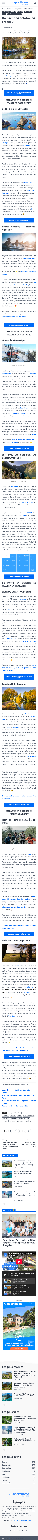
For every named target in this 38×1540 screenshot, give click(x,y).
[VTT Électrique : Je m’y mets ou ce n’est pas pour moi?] (7, 1184)
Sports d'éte (20, 11)
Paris (29, 854)
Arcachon (11, 1016)
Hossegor (31, 1115)
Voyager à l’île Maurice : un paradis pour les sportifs (23, 1173)
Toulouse (15, 727)
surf (26, 1121)
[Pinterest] (20, 32)
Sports (4, 14)
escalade (13, 1115)
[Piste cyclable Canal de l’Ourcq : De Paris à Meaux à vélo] (7, 1442)
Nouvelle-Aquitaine (16, 1118)
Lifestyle (30, 11)
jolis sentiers (27, 182)
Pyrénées (14, 486)
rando (34, 434)
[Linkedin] (29, 32)
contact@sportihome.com (22, 1520)
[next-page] (6, 1204)
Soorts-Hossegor (29, 258)
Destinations (13, 11)
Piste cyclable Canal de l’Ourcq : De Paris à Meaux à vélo (24, 1440)
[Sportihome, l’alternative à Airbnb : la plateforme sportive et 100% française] (19, 1226)
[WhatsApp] (24, 32)
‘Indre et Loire (11, 639)
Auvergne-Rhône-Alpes (14, 1112)
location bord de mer (9, 317)
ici (26, 198)
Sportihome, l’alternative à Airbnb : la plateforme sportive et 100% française (19, 1243)
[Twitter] (15, 32)
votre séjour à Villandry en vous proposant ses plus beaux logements (19, 667)
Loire (8, 609)
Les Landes (6, 1118)
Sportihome (24, 408)
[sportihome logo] (19, 3)
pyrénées (12, 1121)
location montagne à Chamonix (22, 440)
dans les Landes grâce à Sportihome (15, 1050)
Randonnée (15, 14)
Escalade (9, 14)
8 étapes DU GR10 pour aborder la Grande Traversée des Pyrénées (25, 1418)
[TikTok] (26, 1530)
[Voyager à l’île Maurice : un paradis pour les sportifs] (7, 1174)
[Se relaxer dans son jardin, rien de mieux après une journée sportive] (7, 1386)
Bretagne (5, 143)
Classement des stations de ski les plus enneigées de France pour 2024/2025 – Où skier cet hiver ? (25, 1430)
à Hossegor (21, 317)
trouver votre (31, 314)
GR (25, 11)
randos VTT (28, 992)
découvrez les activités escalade (14, 907)
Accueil (4, 9)
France (19, 1115)
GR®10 (29, 513)
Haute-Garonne (27, 502)
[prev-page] (3, 1204)
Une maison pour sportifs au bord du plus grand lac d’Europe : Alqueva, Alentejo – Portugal (25, 1163)
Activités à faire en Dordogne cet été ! (15, 1106)
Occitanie (28, 714)
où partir (5, 1121)
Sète (8, 727)
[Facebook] (10, 32)
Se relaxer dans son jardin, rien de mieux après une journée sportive (24, 1385)
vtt (30, 1121)
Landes (16, 966)
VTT (21, 14)
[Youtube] (18, 1530)
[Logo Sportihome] (19, 1494)
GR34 (24, 1115)
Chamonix (5, 1115)
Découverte (10, 9)
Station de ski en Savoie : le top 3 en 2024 (29, 1144)
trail (26, 434)
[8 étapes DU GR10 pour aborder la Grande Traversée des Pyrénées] (7, 1420)
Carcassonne (31, 756)
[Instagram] (14, 1530)
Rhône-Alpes (6, 374)
